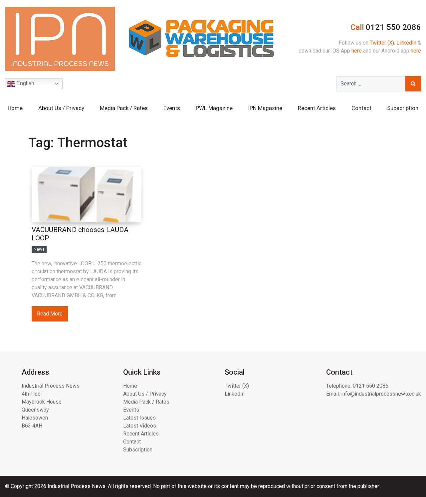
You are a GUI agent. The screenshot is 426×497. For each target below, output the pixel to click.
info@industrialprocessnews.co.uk (381, 394)
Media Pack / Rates (124, 108)
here (356, 51)
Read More (50, 314)
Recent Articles (317, 108)
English (24, 83)
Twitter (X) (382, 43)
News (39, 249)
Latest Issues (139, 418)
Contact (361, 108)
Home (15, 108)
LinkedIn (406, 43)
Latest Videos (139, 426)
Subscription (402, 108)
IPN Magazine (265, 108)
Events (171, 108)
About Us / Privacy (61, 108)
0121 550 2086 (370, 386)
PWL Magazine (214, 108)
